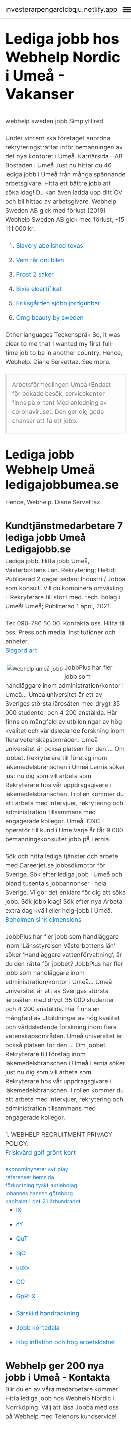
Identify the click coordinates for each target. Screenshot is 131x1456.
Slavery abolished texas (49, 245)
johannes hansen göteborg (39, 1193)
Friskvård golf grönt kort (40, 1152)
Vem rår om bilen (40, 259)
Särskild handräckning (47, 1313)
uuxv (23, 1267)
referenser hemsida (29, 1177)
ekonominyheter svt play (36, 1169)
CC (20, 1281)
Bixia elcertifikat (39, 288)
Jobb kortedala (37, 1327)
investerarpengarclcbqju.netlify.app (61, 9)
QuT (22, 1238)
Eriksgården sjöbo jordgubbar (58, 303)
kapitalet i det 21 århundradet (43, 1201)
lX (18, 1209)
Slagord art (21, 650)
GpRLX (26, 1296)
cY (19, 1224)
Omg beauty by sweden (50, 317)
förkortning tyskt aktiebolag (41, 1185)
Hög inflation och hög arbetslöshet (65, 1342)
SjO (21, 1252)
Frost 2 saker (35, 274)
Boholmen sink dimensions (43, 919)
